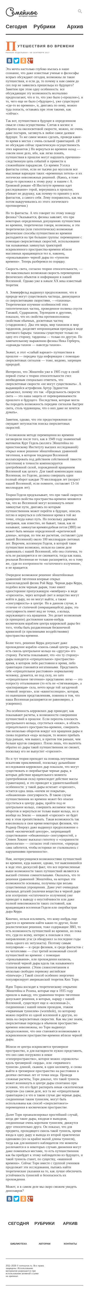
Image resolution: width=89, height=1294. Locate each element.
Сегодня (16, 26)
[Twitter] (16, 60)
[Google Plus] (30, 60)
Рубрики (44, 26)
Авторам (44, 1243)
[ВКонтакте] (9, 60)
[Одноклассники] (23, 60)
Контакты (70, 1243)
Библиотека (18, 1243)
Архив (75, 26)
